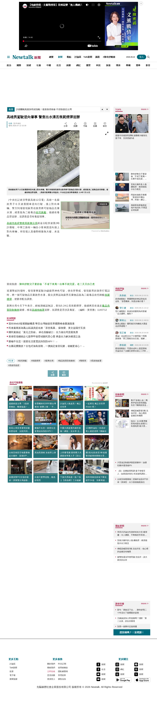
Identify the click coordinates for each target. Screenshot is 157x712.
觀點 (69, 57)
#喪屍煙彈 (35, 361)
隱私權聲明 (63, 671)
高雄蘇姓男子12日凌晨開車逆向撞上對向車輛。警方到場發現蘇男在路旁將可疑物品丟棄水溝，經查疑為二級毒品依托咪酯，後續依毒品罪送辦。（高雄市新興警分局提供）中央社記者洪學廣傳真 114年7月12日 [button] (58, 191)
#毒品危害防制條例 (66, 361)
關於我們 (51, 664)
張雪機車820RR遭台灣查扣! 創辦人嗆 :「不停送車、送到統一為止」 (45, 405)
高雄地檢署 (38, 309)
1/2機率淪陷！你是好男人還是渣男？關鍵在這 (96, 431)
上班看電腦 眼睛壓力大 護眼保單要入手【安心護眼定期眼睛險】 (71, 456)
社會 (39, 65)
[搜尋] (148, 57)
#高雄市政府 (13, 365)
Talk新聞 (87, 57)
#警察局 (82, 361)
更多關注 (123, 659)
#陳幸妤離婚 (109, 57)
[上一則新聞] (102, 109)
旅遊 (108, 65)
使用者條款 (63, 668)
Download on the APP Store (142, 679)
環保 (118, 65)
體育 (88, 65)
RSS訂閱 (62, 664)
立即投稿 (51, 671)
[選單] (8, 57)
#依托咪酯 (22, 361)
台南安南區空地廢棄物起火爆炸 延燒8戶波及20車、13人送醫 (19, 454)
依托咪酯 (41, 212)
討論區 (78, 57)
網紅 (78, 65)
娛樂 (68, 65)
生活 (58, 65)
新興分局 (32, 223)
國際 (19, 65)
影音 (148, 65)
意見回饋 (51, 675)
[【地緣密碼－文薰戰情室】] (121, 26)
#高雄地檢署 (96, 361)
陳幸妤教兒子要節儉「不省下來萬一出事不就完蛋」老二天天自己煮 (57, 284)
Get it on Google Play (123, 679)
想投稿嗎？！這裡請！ (132, 632)
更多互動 (13, 659)
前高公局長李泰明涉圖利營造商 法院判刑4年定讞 (19, 430)
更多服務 (57, 659)
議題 (97, 57)
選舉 (138, 65)
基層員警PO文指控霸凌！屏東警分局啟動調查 (19, 479)
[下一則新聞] (107, 109)
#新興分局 (49, 361)
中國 (48, 65)
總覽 (51, 57)
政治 (9, 65)
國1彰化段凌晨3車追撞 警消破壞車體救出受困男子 (97, 454)
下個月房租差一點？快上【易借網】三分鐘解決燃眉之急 (70, 480)
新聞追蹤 (13, 679)
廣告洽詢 (62, 679)
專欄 (128, 65)
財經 (29, 65)
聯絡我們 (51, 668)
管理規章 (62, 675)
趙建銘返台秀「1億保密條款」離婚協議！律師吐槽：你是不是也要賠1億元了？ (19, 405)
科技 (98, 65)
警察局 (23, 223)
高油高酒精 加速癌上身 (45, 453)
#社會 (10, 361)
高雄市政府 (13, 223)
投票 (11, 671)
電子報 (12, 675)
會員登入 (51, 679)
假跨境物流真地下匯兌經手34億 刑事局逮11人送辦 (96, 479)
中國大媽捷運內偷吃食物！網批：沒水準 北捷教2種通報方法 (71, 430)
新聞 (60, 57)
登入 (141, 57)
